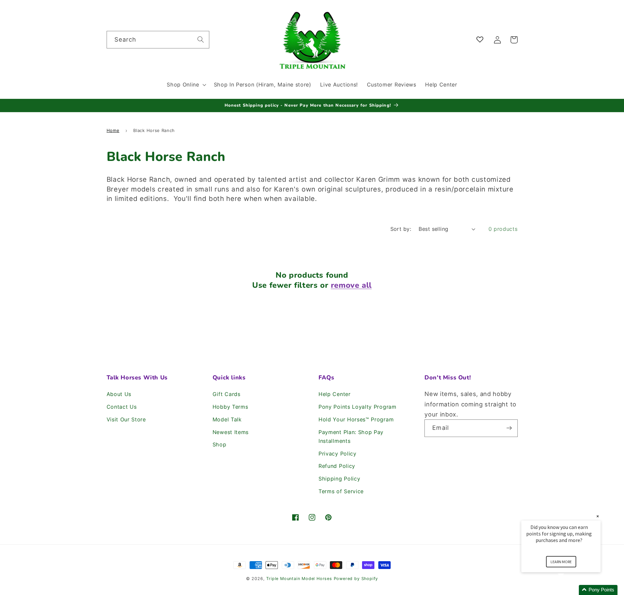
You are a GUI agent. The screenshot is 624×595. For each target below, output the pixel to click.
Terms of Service (341, 491)
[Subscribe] (509, 428)
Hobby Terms (230, 406)
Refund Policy (336, 466)
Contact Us (122, 406)
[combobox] (158, 39)
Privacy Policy (337, 453)
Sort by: (400, 229)
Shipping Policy (339, 478)
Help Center (334, 394)
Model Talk (227, 419)
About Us (119, 394)
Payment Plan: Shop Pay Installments (351, 436)
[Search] (200, 39)
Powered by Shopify (356, 578)
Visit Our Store (126, 419)
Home (113, 130)
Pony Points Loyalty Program (357, 406)
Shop (220, 444)
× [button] (597, 516)
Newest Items (231, 432)
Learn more (561, 561)
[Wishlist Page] (481, 40)
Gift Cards (226, 394)
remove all (351, 285)
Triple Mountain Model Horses (299, 578)
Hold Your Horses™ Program (356, 419)
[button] (185, 84)
